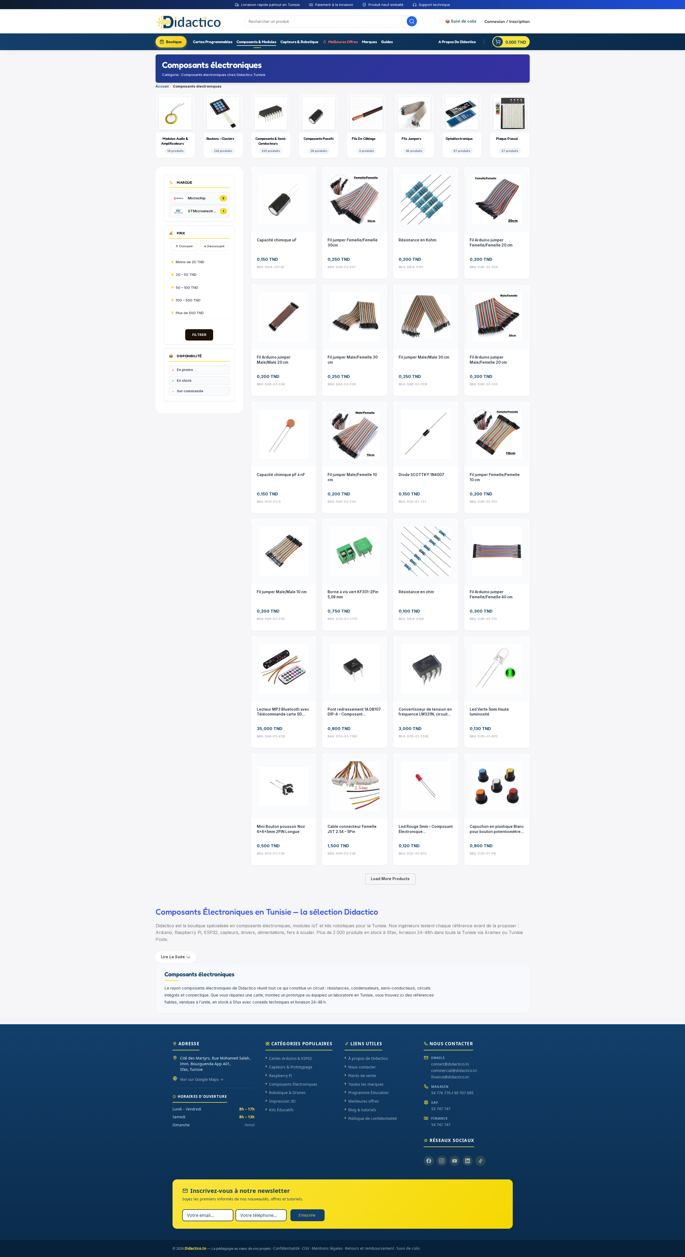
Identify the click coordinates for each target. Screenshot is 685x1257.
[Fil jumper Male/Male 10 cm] (284, 551)
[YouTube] (454, 1161)
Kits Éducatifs (281, 1109)
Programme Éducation (368, 1092)
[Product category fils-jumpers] (414, 126)
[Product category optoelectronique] (462, 126)
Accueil (162, 86)
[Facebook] (429, 1161)
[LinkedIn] (467, 1161)
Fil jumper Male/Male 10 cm (282, 592)
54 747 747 (441, 1124)
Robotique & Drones (287, 1092)
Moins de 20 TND (190, 262)
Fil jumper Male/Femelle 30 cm (353, 359)
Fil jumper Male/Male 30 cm (424, 357)
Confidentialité (286, 1248)
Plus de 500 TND (190, 313)
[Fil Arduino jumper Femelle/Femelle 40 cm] (497, 551)
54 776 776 (441, 1092)
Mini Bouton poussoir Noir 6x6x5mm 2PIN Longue (281, 829)
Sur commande (190, 391)
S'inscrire (306, 1215)
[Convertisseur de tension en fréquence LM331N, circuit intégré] (426, 669)
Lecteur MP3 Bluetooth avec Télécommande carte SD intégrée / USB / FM (283, 712)
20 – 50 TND (186, 274)
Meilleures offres (363, 1101)
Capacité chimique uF (277, 240)
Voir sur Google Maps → (201, 1079)
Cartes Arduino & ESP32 (290, 1058)
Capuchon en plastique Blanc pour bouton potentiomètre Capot (497, 829)
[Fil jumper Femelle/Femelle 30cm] (355, 199)
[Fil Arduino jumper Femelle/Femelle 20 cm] (497, 199)
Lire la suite (173, 956)
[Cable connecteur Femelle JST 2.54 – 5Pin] (355, 786)
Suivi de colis (408, 1248)
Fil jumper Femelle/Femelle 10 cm (495, 477)
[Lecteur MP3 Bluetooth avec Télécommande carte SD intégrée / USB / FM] (284, 669)
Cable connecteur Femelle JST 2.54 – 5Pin (352, 829)
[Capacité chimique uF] (284, 199)
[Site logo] (189, 21)
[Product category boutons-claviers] (223, 126)
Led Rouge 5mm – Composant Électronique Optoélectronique (426, 829)
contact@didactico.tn (450, 1064)
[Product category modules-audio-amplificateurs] (175, 126)
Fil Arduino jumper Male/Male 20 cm (274, 359)
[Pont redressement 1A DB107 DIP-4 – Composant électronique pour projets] (355, 669)
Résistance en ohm (416, 592)
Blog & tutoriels (362, 1109)
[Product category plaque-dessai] (509, 126)
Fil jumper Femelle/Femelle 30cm (353, 242)
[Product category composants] (271, 126)
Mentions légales (327, 1248)
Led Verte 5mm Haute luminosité (489, 712)
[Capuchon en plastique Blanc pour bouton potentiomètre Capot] (497, 786)
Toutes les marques (366, 1084)
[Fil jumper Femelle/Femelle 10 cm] (497, 434)
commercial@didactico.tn (454, 1070)
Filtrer (199, 335)
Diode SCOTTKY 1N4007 (421, 475)
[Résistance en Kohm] (426, 199)
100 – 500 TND (188, 300)
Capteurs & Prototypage (290, 1067)
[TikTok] (480, 1161)
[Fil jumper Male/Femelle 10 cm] (355, 434)
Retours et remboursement (369, 1248)
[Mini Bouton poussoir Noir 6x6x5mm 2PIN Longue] (284, 786)
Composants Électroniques (293, 1084)
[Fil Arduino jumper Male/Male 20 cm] (284, 317)
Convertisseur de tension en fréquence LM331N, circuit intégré (425, 712)
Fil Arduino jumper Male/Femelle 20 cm (488, 359)
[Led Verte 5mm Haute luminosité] (497, 669)
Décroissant (214, 246)
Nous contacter (362, 1067)
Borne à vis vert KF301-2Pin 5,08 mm (353, 594)
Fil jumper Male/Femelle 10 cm (352, 477)
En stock (184, 380)
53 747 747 (441, 1108)
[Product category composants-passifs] (318, 126)
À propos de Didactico (368, 1058)
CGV (305, 1248)
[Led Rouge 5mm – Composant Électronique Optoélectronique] (426, 786)
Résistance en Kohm (417, 240)
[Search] (412, 21)
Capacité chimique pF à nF (281, 475)
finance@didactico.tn (450, 1076)
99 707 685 (463, 1092)
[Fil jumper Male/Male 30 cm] (426, 317)
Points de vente (362, 1075)
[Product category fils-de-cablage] (366, 126)
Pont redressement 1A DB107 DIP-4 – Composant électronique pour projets (354, 712)
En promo (185, 369)
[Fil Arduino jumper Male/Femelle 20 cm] (497, 317)
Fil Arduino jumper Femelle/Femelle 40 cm (491, 594)
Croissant (184, 246)
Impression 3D (282, 1101)
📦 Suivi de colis (460, 21)
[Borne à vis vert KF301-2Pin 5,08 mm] (355, 551)
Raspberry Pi (280, 1075)
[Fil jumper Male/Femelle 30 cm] (355, 317)
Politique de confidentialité (372, 1118)
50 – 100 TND (187, 287)
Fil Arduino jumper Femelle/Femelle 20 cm (491, 242)
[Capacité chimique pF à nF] (284, 434)
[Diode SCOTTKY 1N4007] (426, 434)
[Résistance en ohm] (426, 551)
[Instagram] (442, 1161)
